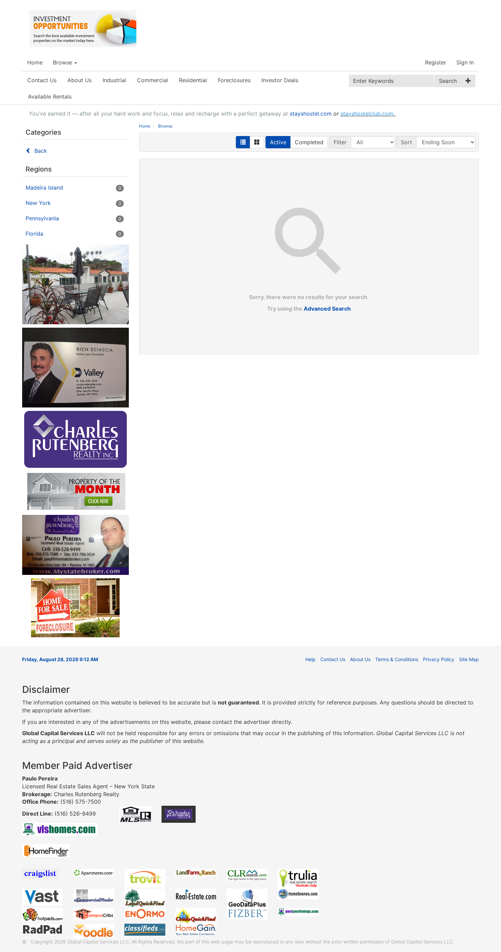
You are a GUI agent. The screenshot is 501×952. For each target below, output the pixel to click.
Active (278, 142)
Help (310, 659)
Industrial (114, 80)
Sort (406, 142)
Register (435, 62)
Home (35, 62)
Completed (309, 142)
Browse (63, 62)
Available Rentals (50, 96)
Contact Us (42, 80)
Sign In (465, 62)
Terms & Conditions (396, 659)
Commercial (152, 80)
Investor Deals (279, 80)
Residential (193, 80)
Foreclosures (234, 80)
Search (448, 80)
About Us (79, 80)
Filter (340, 142)
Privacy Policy (438, 659)
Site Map (469, 659)
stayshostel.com (311, 113)
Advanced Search (327, 308)
